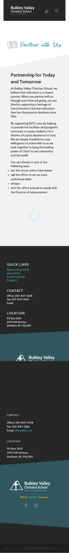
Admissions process (18, 269)
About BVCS (13, 273)
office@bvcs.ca (23, 430)
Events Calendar (16, 276)
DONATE (12, 280)
